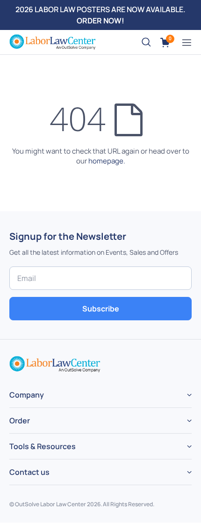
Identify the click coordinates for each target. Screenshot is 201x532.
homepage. (106, 161)
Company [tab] (26, 395)
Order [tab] (19, 420)
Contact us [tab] (29, 472)
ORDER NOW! (100, 20)
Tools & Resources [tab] (42, 446)
